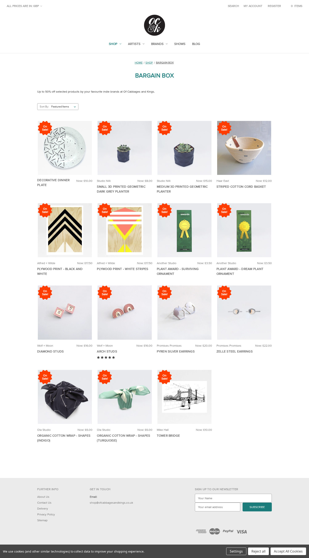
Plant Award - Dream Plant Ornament (240, 271)
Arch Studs (107, 351)
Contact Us (44, 502)
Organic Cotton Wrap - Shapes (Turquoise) (123, 438)
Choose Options (184, 151)
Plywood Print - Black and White (60, 271)
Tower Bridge (168, 435)
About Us (43, 496)
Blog (196, 44)
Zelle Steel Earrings (235, 351)
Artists (134, 44)
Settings (236, 551)
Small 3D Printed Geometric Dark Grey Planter (121, 189)
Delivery (42, 508)
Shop (113, 44)
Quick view (64, 144)
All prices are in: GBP (23, 6)
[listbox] (64, 106)
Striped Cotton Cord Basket (241, 186)
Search (233, 6)
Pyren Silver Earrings (176, 351)
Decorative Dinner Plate (53, 182)
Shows (179, 44)
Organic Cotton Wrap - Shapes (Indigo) (63, 438)
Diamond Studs (50, 351)
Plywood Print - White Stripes (122, 269)
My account (253, 6)
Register (274, 6)
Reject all (258, 551)
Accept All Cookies (288, 551)
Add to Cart (65, 151)
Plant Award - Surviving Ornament (178, 271)
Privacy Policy (46, 514)
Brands (157, 44)
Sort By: (44, 106)
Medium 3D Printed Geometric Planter (182, 189)
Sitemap (42, 520)
